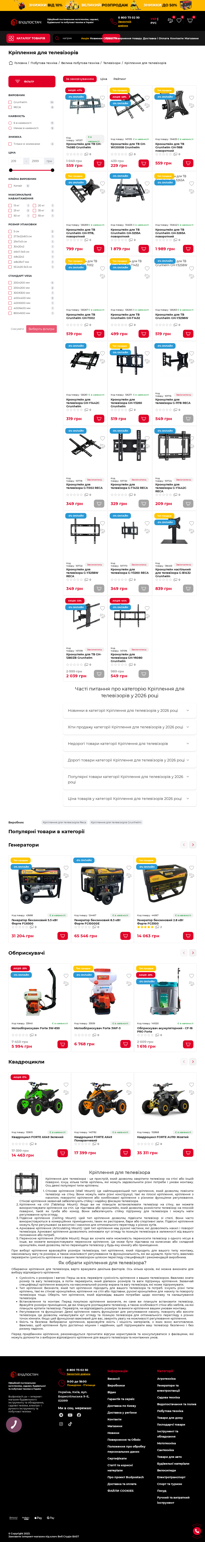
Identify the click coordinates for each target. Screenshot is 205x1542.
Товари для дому (170, 1418)
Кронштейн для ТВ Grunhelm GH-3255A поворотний (126, 233)
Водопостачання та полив (176, 1404)
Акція (85, 38)
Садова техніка (168, 1397)
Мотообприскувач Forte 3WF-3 (97, 1028)
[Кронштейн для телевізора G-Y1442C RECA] (174, 445)
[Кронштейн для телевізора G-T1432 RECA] (130, 445)
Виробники (116, 1385)
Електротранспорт (171, 1477)
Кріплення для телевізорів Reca (64, 822)
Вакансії (114, 1379)
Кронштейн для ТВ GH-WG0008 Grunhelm (128, 145)
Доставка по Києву (122, 1406)
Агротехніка (166, 1379)
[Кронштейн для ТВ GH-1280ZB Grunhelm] (85, 615)
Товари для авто (169, 1457)
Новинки (96, 38)
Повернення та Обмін (124, 1440)
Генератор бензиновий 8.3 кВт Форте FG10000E (97, 922)
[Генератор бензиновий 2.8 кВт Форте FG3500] (165, 883)
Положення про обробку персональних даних (127, 1449)
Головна (20, 63)
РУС (154, 23)
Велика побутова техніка (80, 63)
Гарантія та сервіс (121, 1399)
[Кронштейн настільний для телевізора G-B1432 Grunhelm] (174, 530)
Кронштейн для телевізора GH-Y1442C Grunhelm (82, 403)
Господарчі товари (171, 1424)
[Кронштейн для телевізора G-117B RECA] (174, 360)
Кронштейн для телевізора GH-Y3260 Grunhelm (126, 403)
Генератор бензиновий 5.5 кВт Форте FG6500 (35, 922)
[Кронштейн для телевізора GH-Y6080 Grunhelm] (130, 615)
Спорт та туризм (169, 1484)
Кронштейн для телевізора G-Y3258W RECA (82, 573)
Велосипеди (166, 1470)
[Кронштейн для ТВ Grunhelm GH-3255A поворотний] (130, 190)
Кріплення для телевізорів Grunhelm (116, 822)
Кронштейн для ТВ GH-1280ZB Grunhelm (83, 656)
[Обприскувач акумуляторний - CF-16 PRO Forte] (165, 991)
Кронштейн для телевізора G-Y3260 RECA (130, 571)
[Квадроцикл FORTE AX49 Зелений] (40, 1100)
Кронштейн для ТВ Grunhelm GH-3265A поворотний (170, 233)
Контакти (177, 38)
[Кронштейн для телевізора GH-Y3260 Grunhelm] (130, 360)
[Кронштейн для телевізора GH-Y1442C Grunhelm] (85, 360)
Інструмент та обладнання (167, 1434)
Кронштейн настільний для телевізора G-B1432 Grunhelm (173, 573)
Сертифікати (117, 1458)
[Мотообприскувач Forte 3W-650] (40, 991)
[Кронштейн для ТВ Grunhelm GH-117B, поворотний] (85, 190)
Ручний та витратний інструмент (173, 1500)
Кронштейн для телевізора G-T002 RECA (84, 486)
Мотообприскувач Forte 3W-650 (36, 1028)
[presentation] (184, 845)
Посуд (161, 1491)
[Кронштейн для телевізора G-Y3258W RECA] (85, 530)
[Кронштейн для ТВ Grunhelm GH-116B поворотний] (174, 105)
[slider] (10, 170)
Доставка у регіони (122, 1412)
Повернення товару (128, 38)
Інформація (118, 1371)
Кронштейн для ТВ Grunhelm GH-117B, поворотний (80, 233)
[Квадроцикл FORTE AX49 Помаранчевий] (102, 1100)
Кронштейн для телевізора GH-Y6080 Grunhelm (127, 658)
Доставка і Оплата (156, 38)
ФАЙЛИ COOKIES (121, 1491)
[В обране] (102, 98)
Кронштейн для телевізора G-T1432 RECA (129, 486)
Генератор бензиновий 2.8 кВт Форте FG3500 (160, 922)
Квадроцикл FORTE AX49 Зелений (37, 1137)
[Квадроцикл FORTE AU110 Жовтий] (165, 1100)
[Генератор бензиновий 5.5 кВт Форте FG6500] (40, 883)
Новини (113, 1433)
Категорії (165, 1371)
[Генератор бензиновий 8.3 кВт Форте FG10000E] (102, 883)
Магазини (192, 38)
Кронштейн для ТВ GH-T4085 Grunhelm (83, 145)
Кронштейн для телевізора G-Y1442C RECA (170, 488)
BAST (75, 1536)
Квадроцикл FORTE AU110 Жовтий (163, 1137)
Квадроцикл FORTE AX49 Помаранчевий (93, 1138)
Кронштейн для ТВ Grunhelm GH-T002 (80, 316)
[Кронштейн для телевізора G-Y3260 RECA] (130, 530)
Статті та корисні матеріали (120, 1467)
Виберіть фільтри (41, 329)
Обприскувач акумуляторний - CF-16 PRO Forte (165, 1030)
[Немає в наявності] (188, 419)
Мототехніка (166, 1443)
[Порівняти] (102, 105)
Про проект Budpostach (126, 1477)
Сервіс (108, 38)
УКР (154, 19)
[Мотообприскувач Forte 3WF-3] (102, 991)
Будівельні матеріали (173, 1463)
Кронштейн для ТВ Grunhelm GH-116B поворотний (169, 147)
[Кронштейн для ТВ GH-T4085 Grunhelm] (85, 105)
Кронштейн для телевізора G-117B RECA (173, 401)
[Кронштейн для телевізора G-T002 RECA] (85, 445)
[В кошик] (99, 163)
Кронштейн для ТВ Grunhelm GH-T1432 (125, 316)
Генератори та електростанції (168, 1388)
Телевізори (112, 63)
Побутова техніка (44, 63)
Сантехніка (165, 1450)
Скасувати (17, 328)
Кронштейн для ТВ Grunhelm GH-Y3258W (171, 316)
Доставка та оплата (122, 1484)
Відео (112, 1392)
